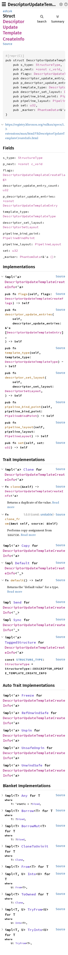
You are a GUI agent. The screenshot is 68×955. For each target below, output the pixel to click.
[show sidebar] (4, 4)
